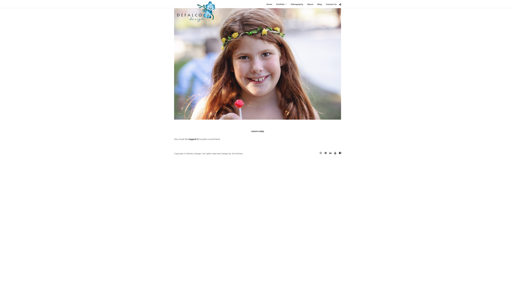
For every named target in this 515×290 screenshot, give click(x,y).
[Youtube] (335, 153)
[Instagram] (321, 153)
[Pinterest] (325, 153)
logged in (193, 139)
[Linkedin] (330, 153)
